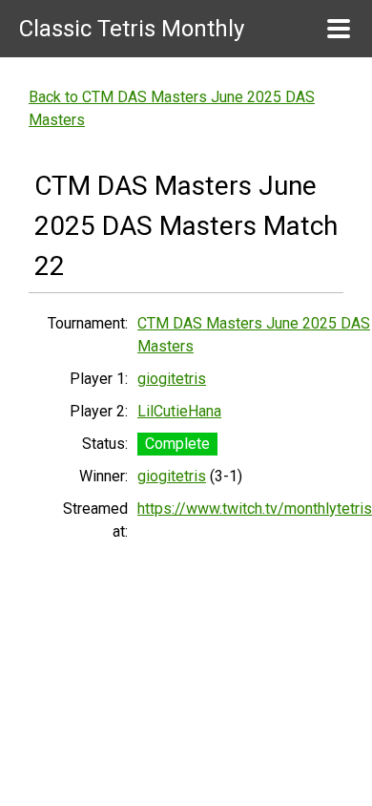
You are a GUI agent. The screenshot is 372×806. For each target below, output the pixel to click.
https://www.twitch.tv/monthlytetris (254, 508)
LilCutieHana (179, 411)
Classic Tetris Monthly (131, 28)
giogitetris (171, 379)
